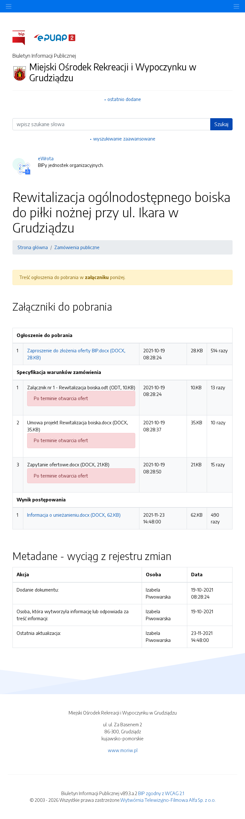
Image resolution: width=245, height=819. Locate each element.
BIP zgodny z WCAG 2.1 (161, 793)
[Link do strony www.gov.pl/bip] (22, 37)
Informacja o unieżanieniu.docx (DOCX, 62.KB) (74, 515)
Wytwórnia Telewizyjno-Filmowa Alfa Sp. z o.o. (168, 800)
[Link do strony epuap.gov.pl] (54, 37)
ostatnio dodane (124, 99)
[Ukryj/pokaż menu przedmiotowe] (8, 6)
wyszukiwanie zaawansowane (124, 138)
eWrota (46, 158)
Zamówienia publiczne (77, 247)
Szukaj (221, 124)
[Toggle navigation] (236, 6)
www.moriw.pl (122, 750)
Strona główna (33, 247)
